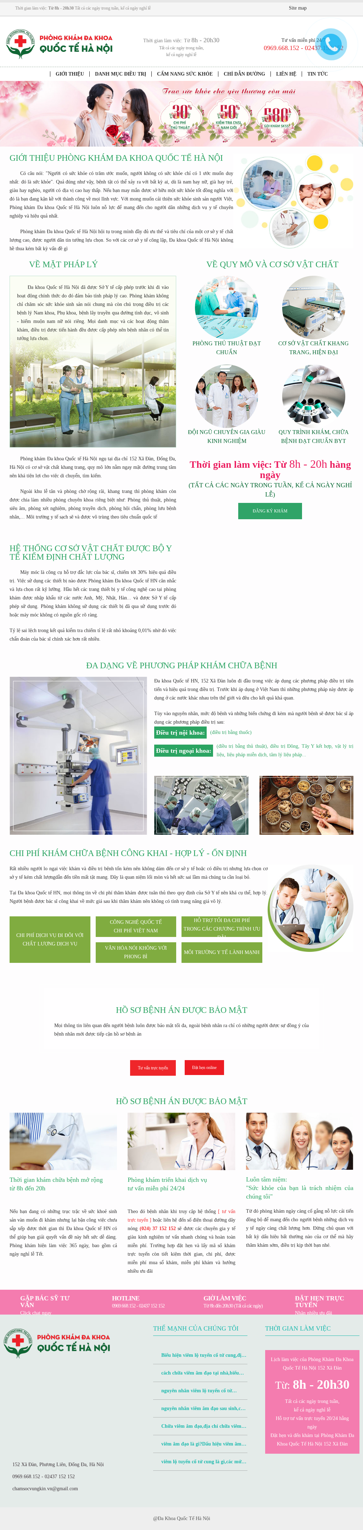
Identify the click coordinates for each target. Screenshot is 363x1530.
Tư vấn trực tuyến (153, 1067)
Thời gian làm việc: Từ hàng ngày (270, 469)
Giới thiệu (70, 74)
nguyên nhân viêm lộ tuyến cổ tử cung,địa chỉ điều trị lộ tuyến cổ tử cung (196, 1394)
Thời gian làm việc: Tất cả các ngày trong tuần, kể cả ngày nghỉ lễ (83, 8)
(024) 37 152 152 (158, 1228)
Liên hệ (286, 74)
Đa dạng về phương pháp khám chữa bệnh (181, 665)
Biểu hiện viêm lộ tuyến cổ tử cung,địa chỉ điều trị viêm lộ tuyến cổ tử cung (198, 1358)
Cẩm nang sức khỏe (185, 74)
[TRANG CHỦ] (39, 74)
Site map (298, 8)
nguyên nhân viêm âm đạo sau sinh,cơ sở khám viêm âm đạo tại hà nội (198, 1411)
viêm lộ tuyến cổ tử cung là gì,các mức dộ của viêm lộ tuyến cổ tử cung (198, 1465)
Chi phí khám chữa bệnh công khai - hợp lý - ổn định (128, 853)
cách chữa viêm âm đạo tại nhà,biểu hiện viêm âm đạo (196, 1376)
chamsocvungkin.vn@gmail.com (45, 1488)
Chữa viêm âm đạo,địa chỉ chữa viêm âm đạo (197, 1429)
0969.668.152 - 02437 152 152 (43, 1476)
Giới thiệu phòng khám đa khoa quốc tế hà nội (116, 158)
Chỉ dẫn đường (244, 74)
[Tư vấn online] (336, 8)
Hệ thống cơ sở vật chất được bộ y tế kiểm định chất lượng (91, 552)
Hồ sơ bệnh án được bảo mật (181, 1010)
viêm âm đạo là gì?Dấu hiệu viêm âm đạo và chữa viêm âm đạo (197, 1447)
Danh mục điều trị (120, 74)
